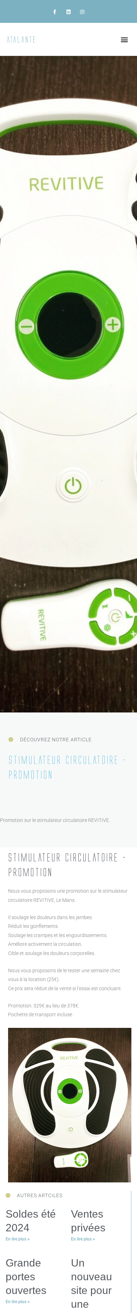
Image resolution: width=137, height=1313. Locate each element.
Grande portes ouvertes (26, 1276)
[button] (124, 39)
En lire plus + (18, 1239)
